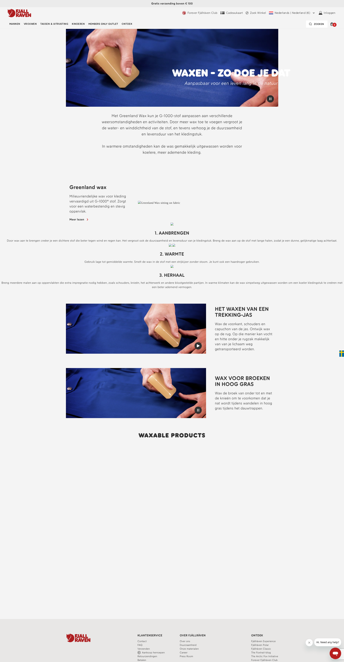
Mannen (14, 23)
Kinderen (78, 23)
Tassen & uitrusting (54, 23)
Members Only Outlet (103, 23)
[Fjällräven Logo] (78, 637)
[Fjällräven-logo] (19, 13)
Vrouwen (30, 23)
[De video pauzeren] (270, 98)
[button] (332, 24)
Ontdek (127, 23)
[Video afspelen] (198, 345)
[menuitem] (15, 24)
